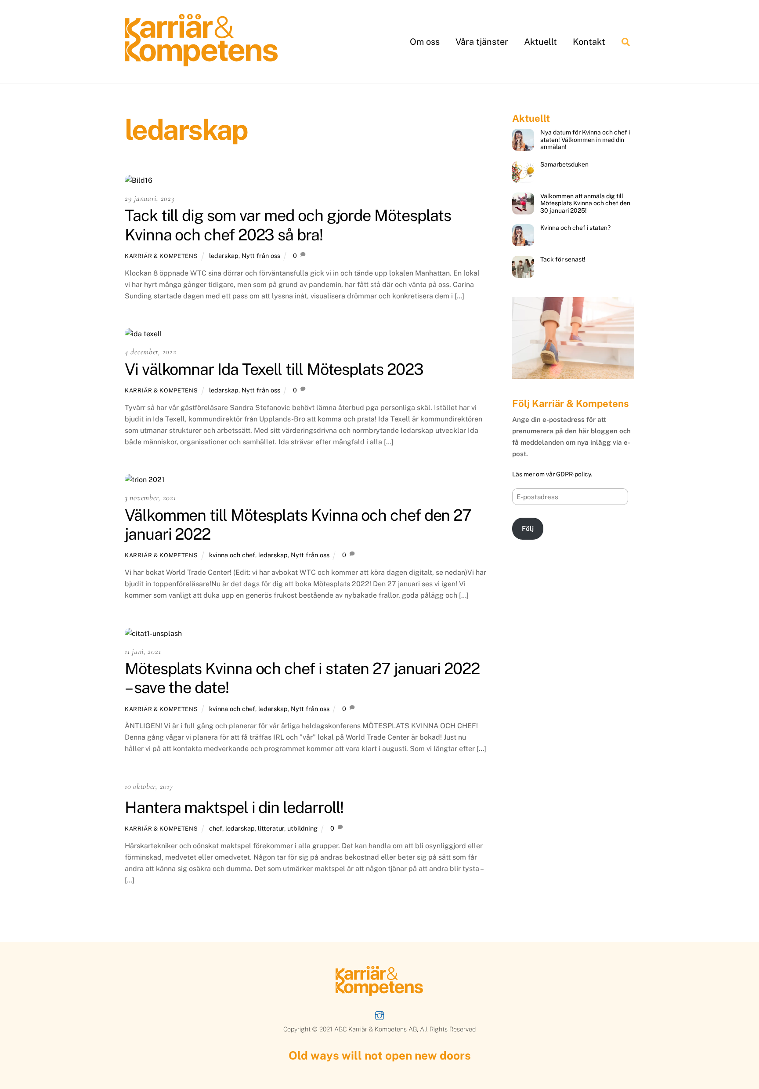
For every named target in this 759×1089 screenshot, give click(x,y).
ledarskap (224, 255)
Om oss (425, 41)
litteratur (271, 828)
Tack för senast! (563, 259)
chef (215, 828)
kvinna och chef (232, 555)
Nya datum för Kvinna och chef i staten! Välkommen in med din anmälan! (585, 139)
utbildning (302, 828)
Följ (528, 528)
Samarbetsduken (564, 164)
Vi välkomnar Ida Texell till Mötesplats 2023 (274, 369)
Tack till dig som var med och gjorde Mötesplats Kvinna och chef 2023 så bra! (288, 224)
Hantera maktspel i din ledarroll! (234, 807)
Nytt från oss (261, 255)
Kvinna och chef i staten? (575, 227)
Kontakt (589, 41)
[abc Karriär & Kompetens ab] (201, 63)
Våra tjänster (481, 41)
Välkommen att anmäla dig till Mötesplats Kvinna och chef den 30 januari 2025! (585, 203)
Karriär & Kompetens (161, 256)
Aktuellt (540, 41)
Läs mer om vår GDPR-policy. (552, 474)
